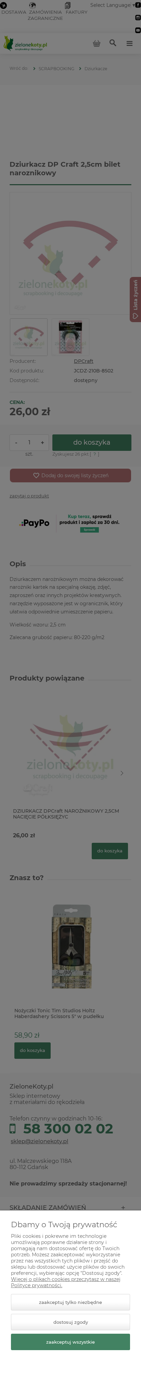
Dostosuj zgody (70, 1322)
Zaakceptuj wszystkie (70, 1342)
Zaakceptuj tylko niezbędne (70, 1302)
